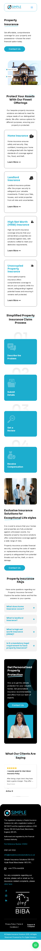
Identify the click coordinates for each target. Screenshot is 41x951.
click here (8, 884)
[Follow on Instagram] (6, 896)
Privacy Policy (10, 924)
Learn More (13, 162)
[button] (35, 945)
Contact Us (14, 49)
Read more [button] (11, 784)
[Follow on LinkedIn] (6, 900)
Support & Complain (31, 925)
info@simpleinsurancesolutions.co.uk (19, 855)
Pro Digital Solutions (29, 937)
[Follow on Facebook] (6, 891)
